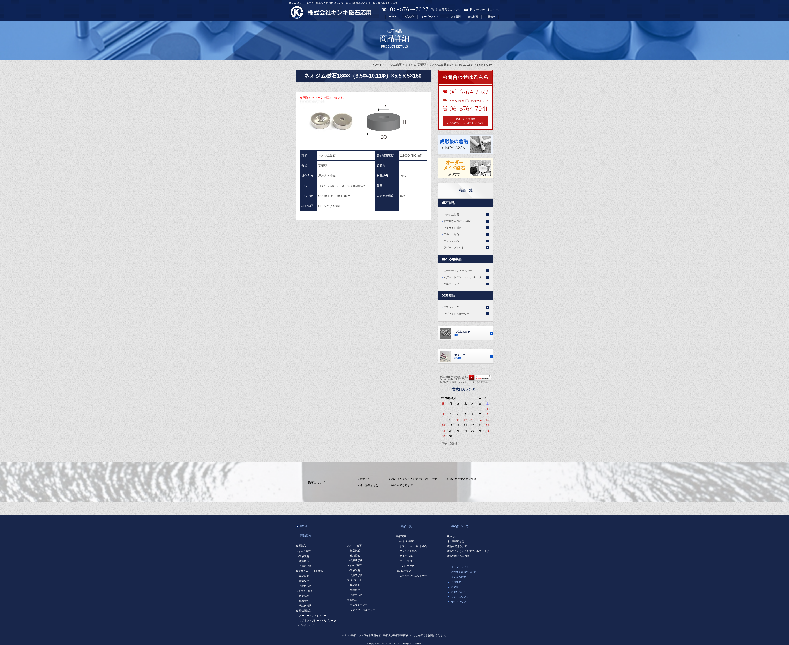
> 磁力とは (364, 479)
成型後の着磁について (463, 572)
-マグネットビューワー (362, 609)
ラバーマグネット (454, 247)
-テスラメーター (358, 604)
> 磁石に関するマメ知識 (461, 479)
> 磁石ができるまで (401, 485)
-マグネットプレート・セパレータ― (318, 620)
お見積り (490, 16)
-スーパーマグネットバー (312, 615)
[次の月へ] (487, 398)
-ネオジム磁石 (406, 541)
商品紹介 (409, 16)
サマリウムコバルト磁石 (458, 221)
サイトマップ (458, 601)
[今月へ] (480, 398)
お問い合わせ (458, 591)
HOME (393, 16)
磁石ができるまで (457, 546)
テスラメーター (452, 307)
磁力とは (452, 536)
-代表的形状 (304, 566)
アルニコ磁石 (451, 234)
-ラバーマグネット (409, 566)
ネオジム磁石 (451, 214)
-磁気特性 (303, 561)
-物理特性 (354, 590)
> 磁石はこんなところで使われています (413, 479)
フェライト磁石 (452, 227)
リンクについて (459, 596)
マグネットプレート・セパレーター (464, 277)
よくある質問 (453, 16)
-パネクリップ (306, 625)
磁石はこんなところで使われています (468, 551)
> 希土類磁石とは (368, 485)
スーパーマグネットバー (458, 270)
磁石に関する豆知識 (458, 556)
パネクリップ (451, 283)
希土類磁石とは (455, 541)
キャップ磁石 (451, 240)
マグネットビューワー (456, 313)
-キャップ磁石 (406, 561)
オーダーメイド (429, 16)
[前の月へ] (472, 398)
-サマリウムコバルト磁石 (413, 546)
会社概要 (473, 16)
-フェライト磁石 (408, 551)
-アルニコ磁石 (406, 556)
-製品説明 (303, 556)
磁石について (316, 482)
